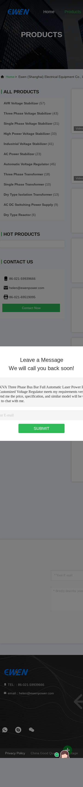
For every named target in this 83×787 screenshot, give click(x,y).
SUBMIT (41, 428)
